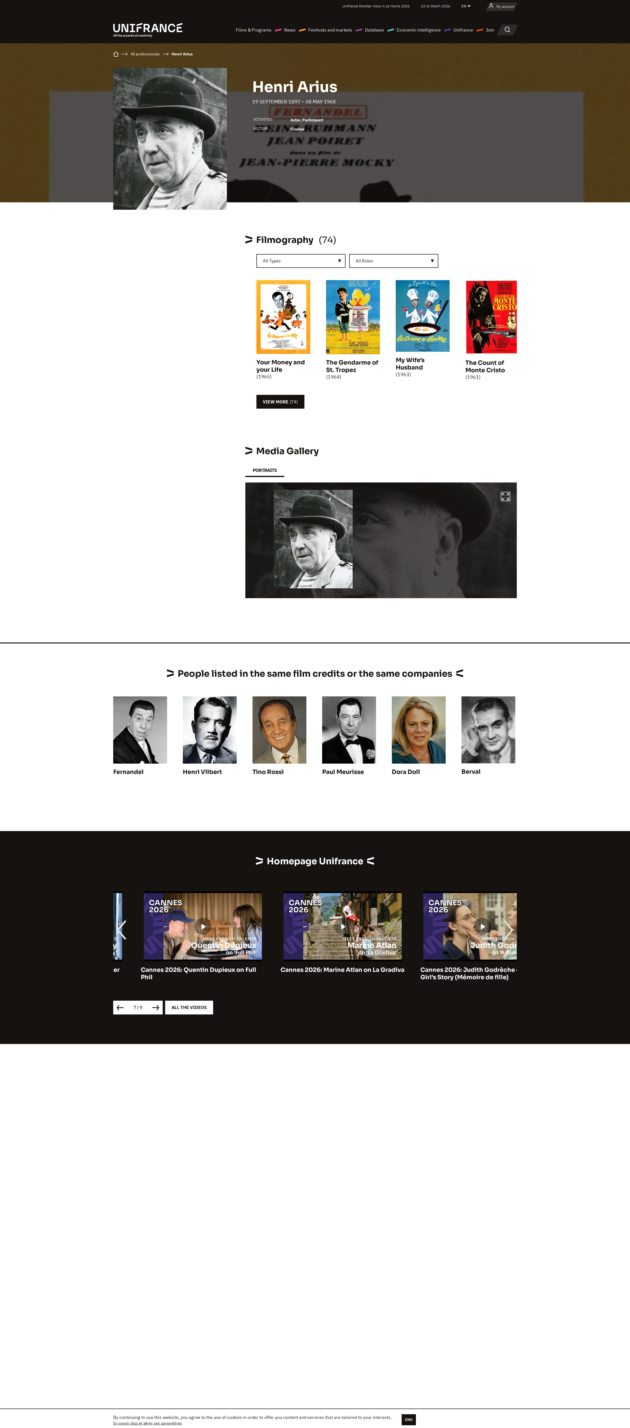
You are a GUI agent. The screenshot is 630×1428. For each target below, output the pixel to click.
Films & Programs (253, 30)
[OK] (408, 1419)
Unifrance (463, 30)
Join (490, 30)
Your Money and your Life (280, 366)
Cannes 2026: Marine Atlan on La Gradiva (315, 970)
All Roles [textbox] (364, 261)
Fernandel (128, 772)
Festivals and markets (330, 30)
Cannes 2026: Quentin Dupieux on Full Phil (171, 973)
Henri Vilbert (202, 772)
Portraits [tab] (265, 470)
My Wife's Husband (410, 363)
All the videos (189, 1007)
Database (374, 30)
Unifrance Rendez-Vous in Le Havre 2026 (376, 6)
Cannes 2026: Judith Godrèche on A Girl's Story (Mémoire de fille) (447, 973)
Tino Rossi (268, 772)
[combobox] (301, 261)
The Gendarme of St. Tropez (352, 366)
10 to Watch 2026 (435, 6)
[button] (505, 497)
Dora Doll (406, 772)
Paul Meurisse (343, 772)
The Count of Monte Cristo (485, 366)
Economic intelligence (419, 30)
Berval (471, 771)
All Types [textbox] (272, 261)
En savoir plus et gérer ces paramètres (147, 1423)
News (290, 30)
